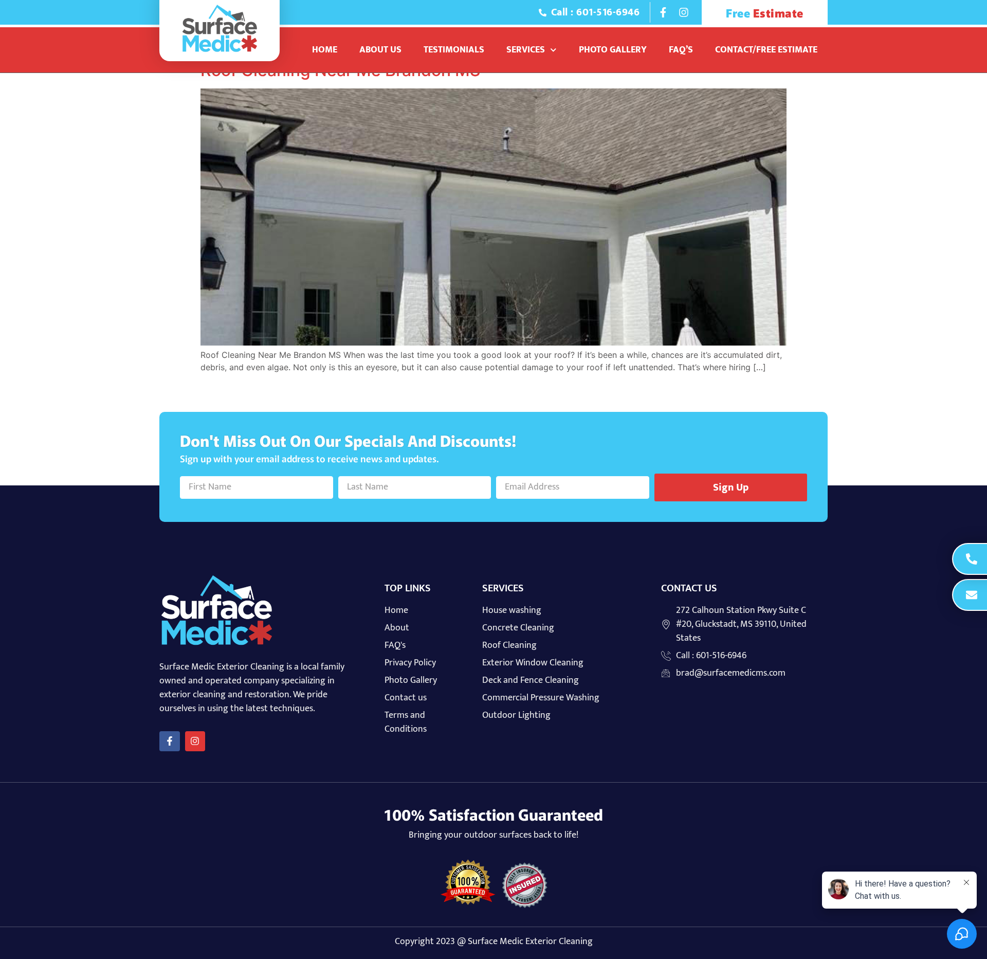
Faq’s (681, 50)
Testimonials (454, 50)
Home (324, 50)
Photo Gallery (613, 50)
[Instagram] (683, 12)
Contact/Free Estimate (766, 50)
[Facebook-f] (663, 12)
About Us (380, 50)
